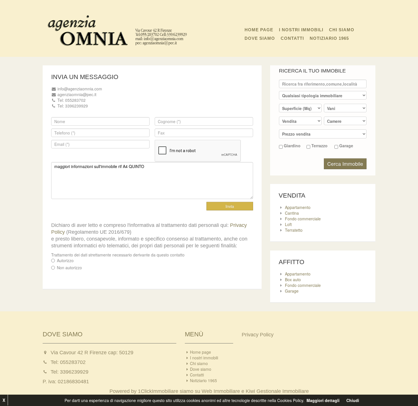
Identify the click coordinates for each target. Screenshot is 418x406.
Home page (259, 29)
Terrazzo (319, 145)
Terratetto (294, 230)
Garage (345, 145)
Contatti (292, 38)
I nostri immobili (301, 29)
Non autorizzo (69, 267)
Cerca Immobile (345, 163)
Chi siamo (341, 29)
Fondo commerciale (303, 218)
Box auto (293, 279)
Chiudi (352, 400)
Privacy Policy (258, 334)
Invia (229, 206)
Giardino (292, 145)
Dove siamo (260, 38)
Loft (288, 224)
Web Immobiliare (221, 391)
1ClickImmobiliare (158, 391)
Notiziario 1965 (329, 38)
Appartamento (298, 207)
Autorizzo (65, 260)
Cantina (292, 213)
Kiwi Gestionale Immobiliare (277, 391)
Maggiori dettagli (323, 400)
